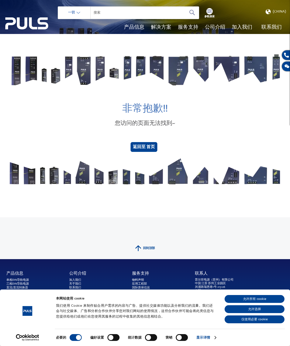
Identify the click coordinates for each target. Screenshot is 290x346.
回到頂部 (149, 248)
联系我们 (75, 287)
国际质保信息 (141, 287)
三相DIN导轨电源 (17, 283)
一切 (71, 12)
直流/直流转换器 (17, 287)
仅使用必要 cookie (254, 319)
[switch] (113, 338)
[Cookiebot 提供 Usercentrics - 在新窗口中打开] (27, 337)
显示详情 (203, 337)
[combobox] (128, 12)
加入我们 (75, 280)
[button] (275, 12)
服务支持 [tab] (140, 274)
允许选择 (254, 309)
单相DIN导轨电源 (17, 280)
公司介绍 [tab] (77, 274)
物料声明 (138, 280)
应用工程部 (139, 283)
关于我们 (75, 283)
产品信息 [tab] (14, 274)
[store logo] (26, 23)
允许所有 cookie (254, 299)
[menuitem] (242, 27)
